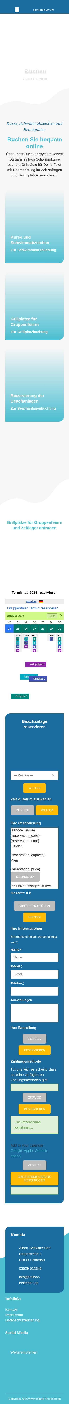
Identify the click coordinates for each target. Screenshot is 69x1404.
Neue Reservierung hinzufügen (34, 1178)
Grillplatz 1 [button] (21, 696)
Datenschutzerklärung (22, 1320)
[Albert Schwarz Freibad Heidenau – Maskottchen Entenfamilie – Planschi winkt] (12, 19)
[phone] (46, 3)
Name (16, 949)
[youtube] (25, 1342)
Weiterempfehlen (23, 1352)
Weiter (34, 788)
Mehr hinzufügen (34, 906)
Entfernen (25, 876)
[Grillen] (34, 306)
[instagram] (34, 3)
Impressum (14, 1315)
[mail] (40, 3)
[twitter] (29, 3)
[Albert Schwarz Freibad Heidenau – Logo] (34, 1360)
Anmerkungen (21, 1000)
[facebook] (23, 3)
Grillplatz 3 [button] (38, 678)
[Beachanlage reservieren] (34, 385)
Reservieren (34, 1050)
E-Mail (16, 966)
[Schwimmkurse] (34, 226)
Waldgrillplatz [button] (37, 664)
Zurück (22, 810)
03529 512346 (30, 1268)
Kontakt (11, 1310)
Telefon (17, 983)
